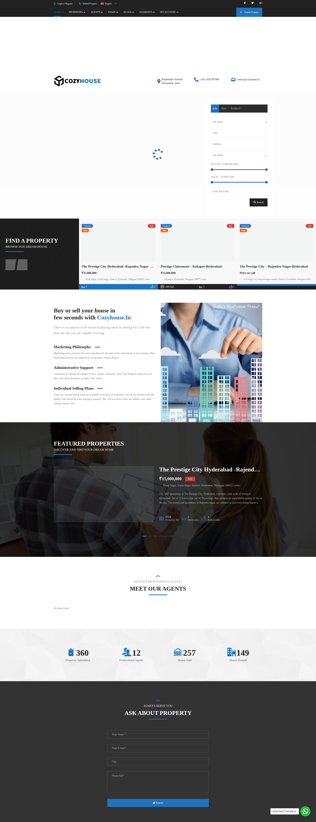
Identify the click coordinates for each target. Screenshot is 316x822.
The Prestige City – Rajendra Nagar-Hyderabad (274, 266)
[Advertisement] (158, 44)
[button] (137, 143)
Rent (223, 108)
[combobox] (239, 155)
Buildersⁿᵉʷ (236, 108)
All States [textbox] (218, 155)
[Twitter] (252, 3)
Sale (215, 108)
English (108, 3)
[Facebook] (245, 3)
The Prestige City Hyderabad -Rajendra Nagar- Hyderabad (124, 266)
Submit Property (89, 3)
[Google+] (260, 3)
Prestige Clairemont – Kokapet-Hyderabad (191, 266)
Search (260, 202)
